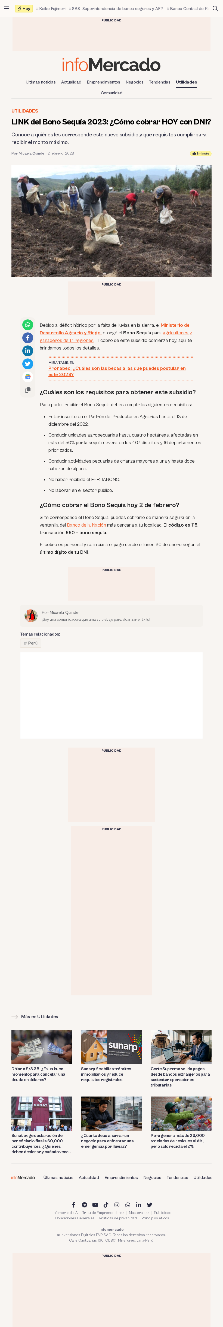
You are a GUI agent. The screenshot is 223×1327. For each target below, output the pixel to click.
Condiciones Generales (75, 1218)
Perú (33, 643)
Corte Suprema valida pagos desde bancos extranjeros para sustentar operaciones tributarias (180, 1077)
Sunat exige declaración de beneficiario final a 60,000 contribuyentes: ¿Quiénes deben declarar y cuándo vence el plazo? (41, 1144)
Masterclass (139, 1213)
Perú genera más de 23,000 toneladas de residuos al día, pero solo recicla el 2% (178, 1141)
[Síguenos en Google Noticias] (27, 376)
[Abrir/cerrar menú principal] (6, 8)
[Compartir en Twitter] (27, 363)
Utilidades (186, 82)
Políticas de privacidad (118, 1218)
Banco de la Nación (86, 525)
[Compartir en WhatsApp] (27, 324)
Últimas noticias (41, 82)
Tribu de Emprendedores (103, 1213)
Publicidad (162, 1213)
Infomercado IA (65, 1213)
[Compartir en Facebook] (27, 337)
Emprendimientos (103, 82)
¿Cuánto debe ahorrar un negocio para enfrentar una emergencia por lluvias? (107, 1141)
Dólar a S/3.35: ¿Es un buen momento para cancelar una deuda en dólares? (38, 1074)
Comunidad (111, 93)
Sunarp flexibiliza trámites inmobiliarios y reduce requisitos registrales (106, 1074)
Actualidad (71, 82)
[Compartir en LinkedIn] (27, 350)
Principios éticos (155, 1218)
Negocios (135, 82)
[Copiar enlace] (27, 389)
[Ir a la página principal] (111, 64)
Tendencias (160, 82)
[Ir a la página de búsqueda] (215, 8)
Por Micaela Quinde (27, 153)
